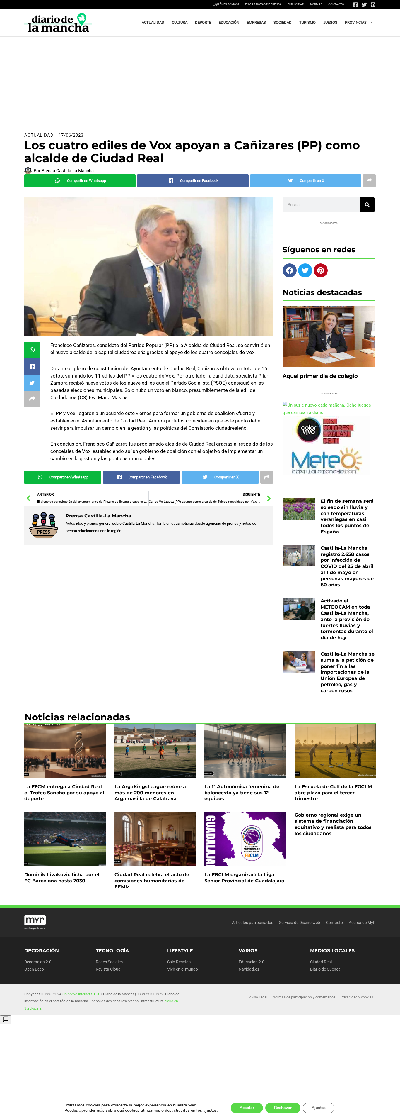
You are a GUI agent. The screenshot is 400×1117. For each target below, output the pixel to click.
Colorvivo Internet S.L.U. (81, 994)
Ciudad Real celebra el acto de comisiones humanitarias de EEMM (151, 881)
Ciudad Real (321, 961)
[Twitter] (364, 4)
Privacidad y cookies (357, 997)
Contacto (336, 4)
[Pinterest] (373, 4)
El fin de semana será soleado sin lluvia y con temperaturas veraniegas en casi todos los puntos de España (347, 516)
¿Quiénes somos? (226, 4)
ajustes (210, 1110)
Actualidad (39, 135)
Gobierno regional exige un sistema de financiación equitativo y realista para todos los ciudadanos (333, 824)
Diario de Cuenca (325, 969)
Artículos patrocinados (252, 922)
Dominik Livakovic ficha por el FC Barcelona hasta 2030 (61, 878)
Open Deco (34, 969)
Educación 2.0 (251, 961)
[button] (369, 22)
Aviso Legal (258, 997)
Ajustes (319, 1108)
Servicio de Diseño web (299, 922)
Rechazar (283, 1108)
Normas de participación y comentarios (304, 997)
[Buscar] (367, 204)
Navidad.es (249, 969)
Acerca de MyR (362, 922)
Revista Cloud (108, 969)
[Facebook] (355, 4)
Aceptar (247, 1108)
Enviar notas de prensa (263, 4)
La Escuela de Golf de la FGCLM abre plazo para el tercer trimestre (333, 793)
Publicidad (296, 4)
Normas (316, 4)
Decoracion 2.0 (38, 961)
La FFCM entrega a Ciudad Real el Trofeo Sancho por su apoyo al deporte (64, 793)
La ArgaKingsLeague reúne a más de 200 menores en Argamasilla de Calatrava (150, 793)
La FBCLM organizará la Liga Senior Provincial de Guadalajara (244, 878)
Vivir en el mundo (182, 969)
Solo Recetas (179, 961)
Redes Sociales (109, 961)
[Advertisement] (200, 81)
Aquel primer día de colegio (320, 376)
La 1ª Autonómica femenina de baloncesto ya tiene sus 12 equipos (241, 793)
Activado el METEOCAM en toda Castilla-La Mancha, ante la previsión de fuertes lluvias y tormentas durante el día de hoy (347, 619)
